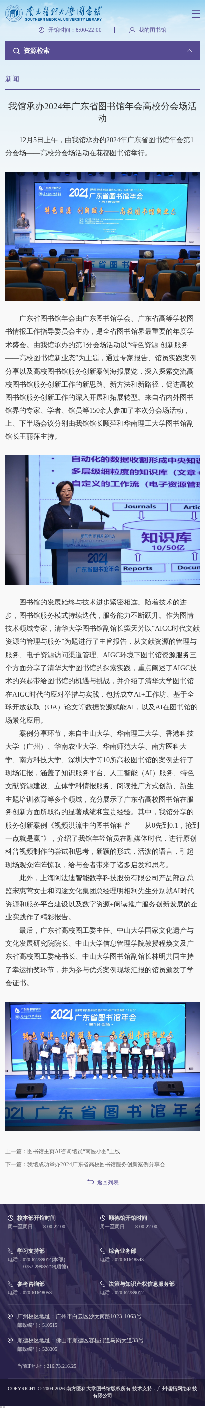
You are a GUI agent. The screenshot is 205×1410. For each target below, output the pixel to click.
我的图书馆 (152, 30)
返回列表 (108, 1182)
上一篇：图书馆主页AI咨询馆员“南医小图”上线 (62, 1151)
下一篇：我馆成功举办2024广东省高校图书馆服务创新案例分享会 (85, 1164)
